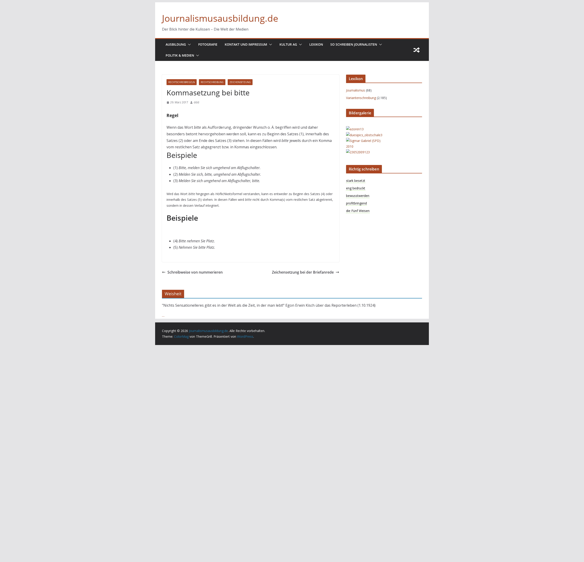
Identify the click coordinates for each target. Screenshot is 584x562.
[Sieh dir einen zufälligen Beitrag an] (416, 49)
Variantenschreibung (361, 98)
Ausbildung (176, 44)
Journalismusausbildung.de (220, 18)
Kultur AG (288, 44)
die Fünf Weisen (358, 211)
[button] (188, 44)
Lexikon (316, 44)
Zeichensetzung (240, 82)
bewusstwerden (357, 195)
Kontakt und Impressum (246, 44)
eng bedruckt (355, 188)
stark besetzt (355, 180)
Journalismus (355, 90)
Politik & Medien (180, 55)
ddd (196, 102)
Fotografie (207, 44)
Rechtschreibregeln (181, 82)
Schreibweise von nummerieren (195, 272)
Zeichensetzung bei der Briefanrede (303, 272)
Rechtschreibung (212, 82)
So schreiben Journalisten (353, 44)
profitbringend (356, 203)
